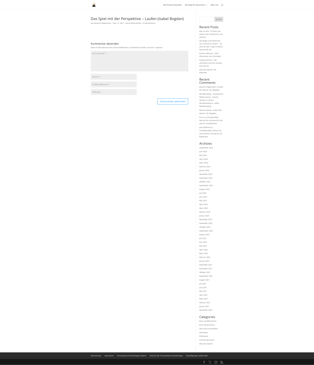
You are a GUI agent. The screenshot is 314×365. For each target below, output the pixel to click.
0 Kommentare (149, 23)
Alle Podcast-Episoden (172, 5)
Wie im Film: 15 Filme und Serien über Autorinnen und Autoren (211, 34)
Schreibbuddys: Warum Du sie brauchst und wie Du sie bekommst (211, 120)
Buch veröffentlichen (207, 321)
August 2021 (204, 280)
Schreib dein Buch (206, 340)
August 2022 (204, 234)
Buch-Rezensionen (133, 23)
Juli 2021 (202, 283)
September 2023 (206, 185)
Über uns (214, 5)
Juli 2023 (202, 193)
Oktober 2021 (204, 272)
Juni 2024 (203, 151)
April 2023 (203, 204)
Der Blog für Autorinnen (195, 5)
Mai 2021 (203, 291)
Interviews (203, 332)
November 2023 (205, 178)
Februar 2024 (204, 166)
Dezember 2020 (205, 310)
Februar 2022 (204, 257)
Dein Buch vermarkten (208, 328)
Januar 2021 (204, 306)
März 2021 (203, 299)
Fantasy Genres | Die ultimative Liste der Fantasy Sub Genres (210, 63)
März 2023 (203, 208)
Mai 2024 (203, 155)
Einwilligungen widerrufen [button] (197, 355)
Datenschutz (96, 355)
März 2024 (203, 163)
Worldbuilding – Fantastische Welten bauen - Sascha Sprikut (211, 97)
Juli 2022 (202, 238)
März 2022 (203, 253)
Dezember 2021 (205, 265)
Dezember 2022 (205, 219)
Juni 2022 (203, 242)
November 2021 (205, 268)
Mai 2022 (203, 246)
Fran (201, 117)
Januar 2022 (204, 261)
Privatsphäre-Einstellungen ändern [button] (131, 355)
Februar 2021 (204, 302)
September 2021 (206, 276)
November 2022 (205, 223)
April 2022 (203, 250)
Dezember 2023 (205, 174)
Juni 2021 (203, 287)
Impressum (109, 355)
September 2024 (206, 148)
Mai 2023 (203, 200)
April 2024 (203, 159)
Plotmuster (203, 336)
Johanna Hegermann (102, 23)
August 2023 (204, 189)
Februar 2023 (204, 212)
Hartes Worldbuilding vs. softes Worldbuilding (209, 103)
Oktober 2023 (204, 181)
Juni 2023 (203, 197)
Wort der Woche (206, 344)
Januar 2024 (204, 170)
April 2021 (203, 295)
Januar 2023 (204, 216)
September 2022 (206, 231)
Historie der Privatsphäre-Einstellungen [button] (166, 355)
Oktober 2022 (204, 227)
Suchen (219, 19)
